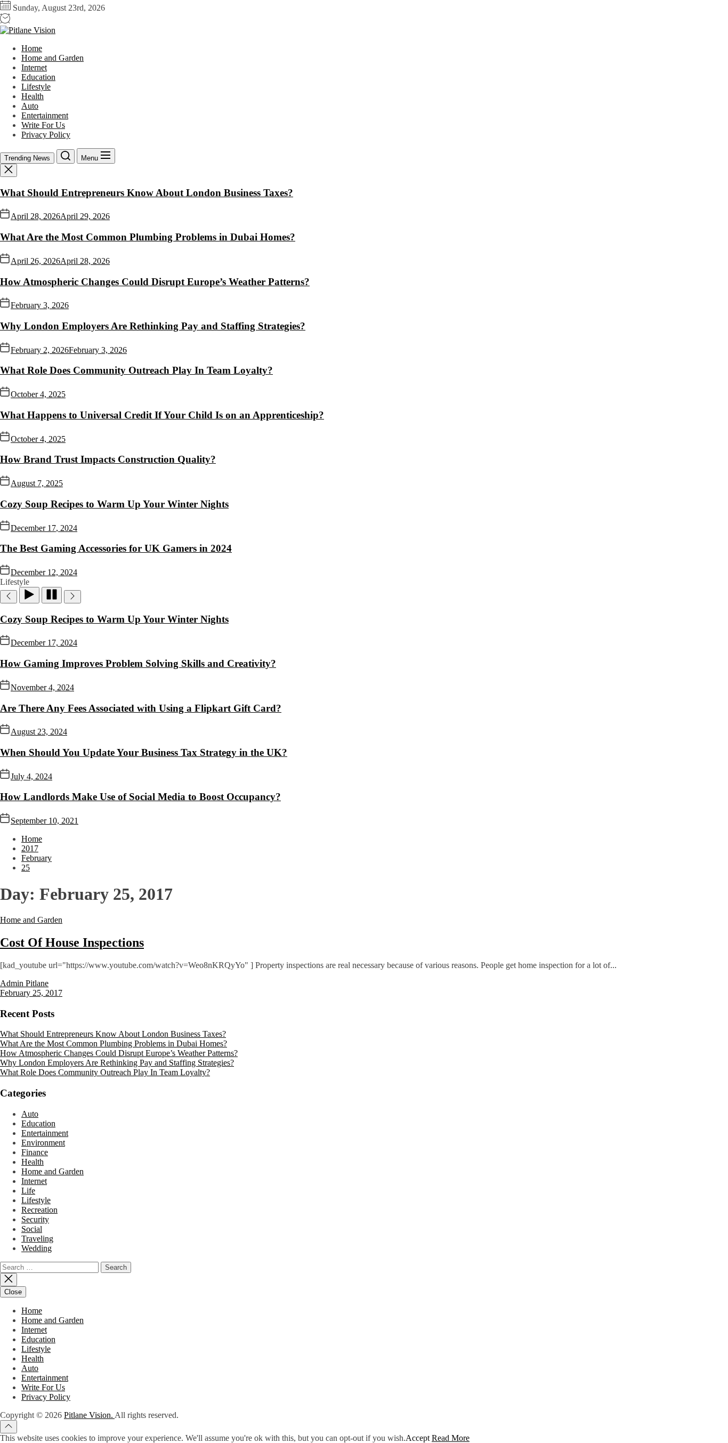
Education (38, 77)
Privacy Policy (45, 134)
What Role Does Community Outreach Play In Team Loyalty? (136, 370)
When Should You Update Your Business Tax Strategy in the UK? (143, 752)
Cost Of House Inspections (72, 942)
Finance (34, 1152)
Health (32, 96)
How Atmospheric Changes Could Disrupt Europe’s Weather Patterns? (155, 281)
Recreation (39, 1209)
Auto (29, 105)
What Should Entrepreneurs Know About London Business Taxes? (146, 192)
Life (28, 1190)
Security (35, 1219)
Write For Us (43, 125)
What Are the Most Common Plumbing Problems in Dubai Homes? (147, 237)
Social (31, 1229)
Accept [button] (418, 1437)
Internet (34, 67)
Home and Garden (52, 57)
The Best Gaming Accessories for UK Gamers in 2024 (116, 548)
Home (31, 48)
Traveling (37, 1238)
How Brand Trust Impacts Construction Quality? (108, 459)
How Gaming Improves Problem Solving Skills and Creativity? (138, 663)
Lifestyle (36, 86)
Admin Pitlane (24, 983)
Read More (451, 1437)
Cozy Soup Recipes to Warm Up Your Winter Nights (114, 504)
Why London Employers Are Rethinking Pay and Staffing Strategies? (152, 326)
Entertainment (44, 115)
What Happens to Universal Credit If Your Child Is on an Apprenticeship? (162, 415)
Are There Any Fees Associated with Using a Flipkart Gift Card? (140, 708)
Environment (43, 1142)
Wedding (36, 1248)
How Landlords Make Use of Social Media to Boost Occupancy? (140, 796)
